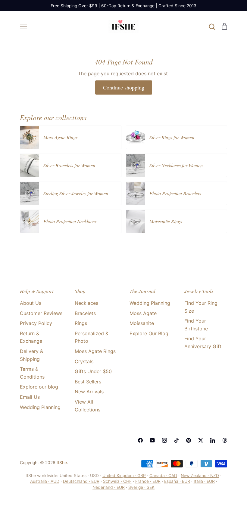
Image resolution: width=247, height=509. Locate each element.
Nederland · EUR (108, 487)
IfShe (62, 462)
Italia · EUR (204, 481)
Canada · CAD (163, 475)
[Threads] (225, 440)
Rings (81, 323)
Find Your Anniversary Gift (202, 342)
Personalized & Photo (91, 337)
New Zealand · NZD (200, 475)
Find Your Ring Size (200, 307)
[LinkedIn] (213, 440)
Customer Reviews (41, 313)
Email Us (30, 397)
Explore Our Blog (149, 333)
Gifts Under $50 (93, 371)
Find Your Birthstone (196, 325)
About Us (30, 303)
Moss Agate (143, 313)
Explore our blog (39, 387)
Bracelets (85, 313)
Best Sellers (88, 382)
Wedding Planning (40, 407)
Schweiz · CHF (117, 481)
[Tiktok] (176, 440)
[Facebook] (140, 440)
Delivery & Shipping (31, 355)
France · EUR (148, 481)
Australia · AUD (44, 481)
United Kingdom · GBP (124, 475)
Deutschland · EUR (81, 481)
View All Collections (87, 406)
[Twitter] (201, 440)
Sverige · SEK (141, 487)
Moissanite (142, 323)
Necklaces (86, 303)
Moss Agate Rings (95, 351)
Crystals (84, 361)
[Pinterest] (189, 440)
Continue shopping (123, 87)
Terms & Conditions (32, 373)
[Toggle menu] (23, 26)
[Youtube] (152, 440)
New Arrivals (89, 392)
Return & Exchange (31, 337)
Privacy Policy (36, 323)
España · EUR (177, 481)
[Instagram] (164, 440)
